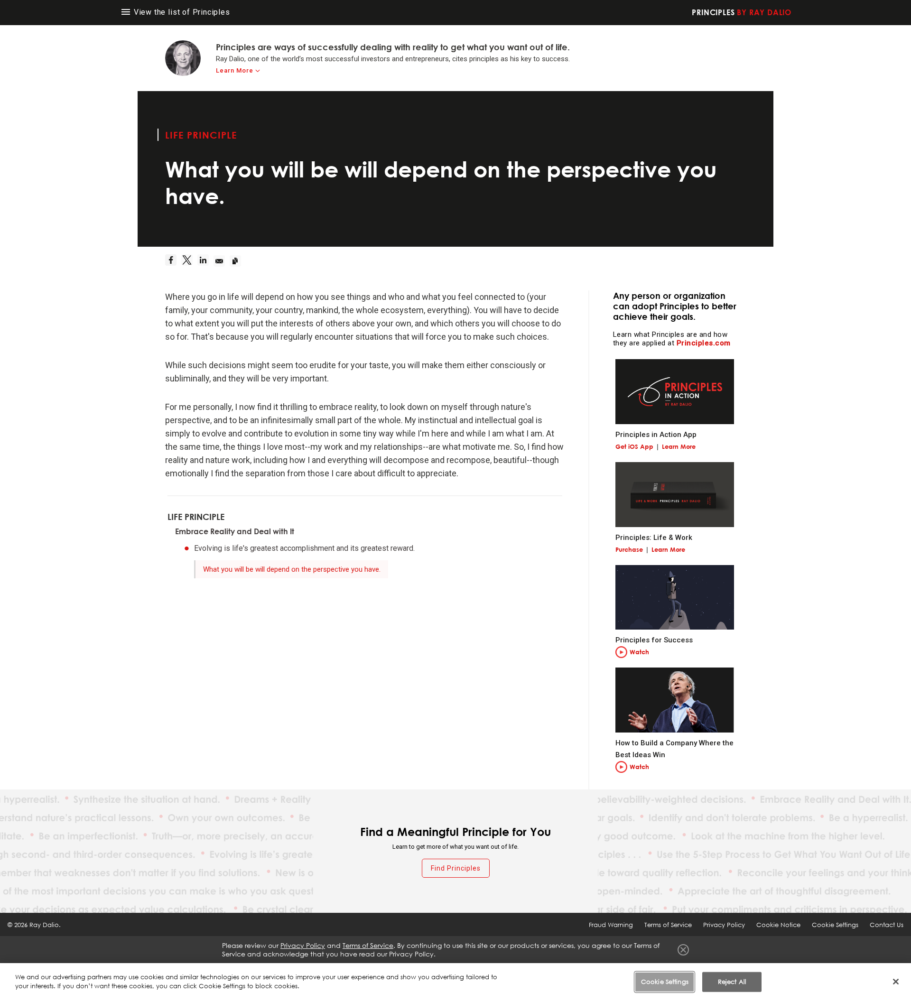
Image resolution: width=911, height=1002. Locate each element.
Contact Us (886, 924)
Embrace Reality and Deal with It (234, 531)
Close (683, 950)
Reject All (732, 981)
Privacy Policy (724, 924)
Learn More (234, 70)
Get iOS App (634, 446)
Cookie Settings (664, 981)
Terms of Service (668, 924)
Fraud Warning (611, 924)
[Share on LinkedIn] (205, 261)
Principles (741, 12)
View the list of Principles (180, 12)
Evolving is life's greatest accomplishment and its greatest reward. (304, 548)
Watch (639, 652)
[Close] (895, 981)
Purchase (629, 549)
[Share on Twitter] (189, 261)
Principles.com (704, 343)
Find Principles (456, 868)
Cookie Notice (778, 924)
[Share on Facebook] (173, 261)
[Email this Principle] (222, 261)
